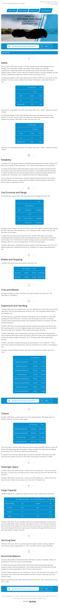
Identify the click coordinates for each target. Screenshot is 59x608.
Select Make (12, 10)
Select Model (23, 10)
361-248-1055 (54, 4)
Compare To (34, 10)
